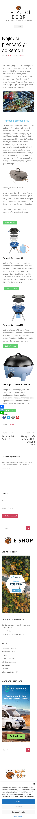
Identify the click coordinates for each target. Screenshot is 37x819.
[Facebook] (2, 406)
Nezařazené (6, 665)
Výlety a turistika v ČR (10, 672)
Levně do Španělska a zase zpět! (14, 631)
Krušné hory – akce (9, 652)
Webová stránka (7, 508)
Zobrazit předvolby (18, 812)
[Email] (2, 409)
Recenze (11, 424)
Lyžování (5, 655)
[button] (34, 784)
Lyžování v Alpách (8, 658)
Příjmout (18, 801)
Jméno (5, 493)
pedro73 (21, 55)
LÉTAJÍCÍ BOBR (19, 14)
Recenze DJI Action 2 (8, 436)
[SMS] (2, 412)
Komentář (6, 469)
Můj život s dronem (9, 662)
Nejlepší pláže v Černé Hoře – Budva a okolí (28, 439)
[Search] (28, 528)
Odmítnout (18, 807)
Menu (19, 26)
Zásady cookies (17, 816)
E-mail (4, 501)
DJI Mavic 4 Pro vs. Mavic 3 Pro (13, 634)
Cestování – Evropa (9, 648)
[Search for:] (14, 528)
